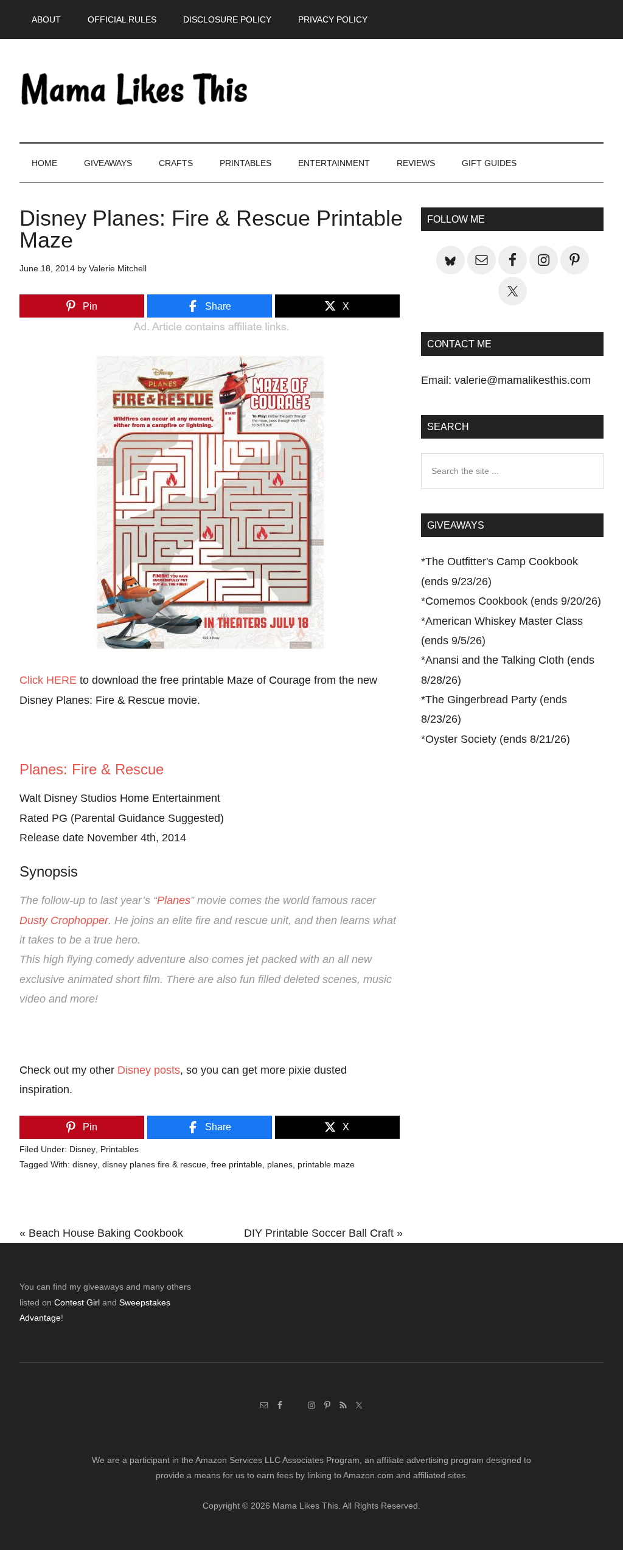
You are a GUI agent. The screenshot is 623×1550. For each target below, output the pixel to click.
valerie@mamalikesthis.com (522, 380)
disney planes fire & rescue (154, 1164)
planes (280, 1164)
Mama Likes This (135, 90)
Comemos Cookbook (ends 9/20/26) (513, 601)
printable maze (326, 1164)
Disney (82, 1149)
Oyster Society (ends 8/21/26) (497, 739)
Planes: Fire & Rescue (91, 769)
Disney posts (148, 1070)
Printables (119, 1149)
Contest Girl (77, 1302)
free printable (236, 1164)
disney (84, 1164)
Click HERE (48, 680)
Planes (173, 900)
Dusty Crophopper (63, 920)
